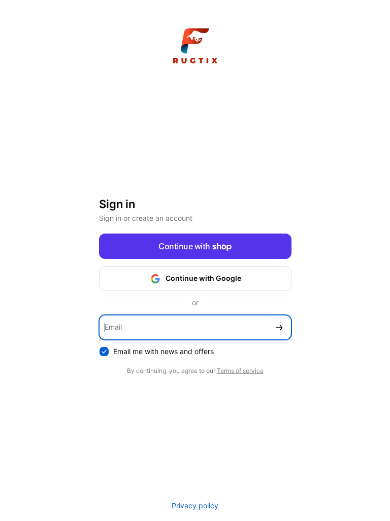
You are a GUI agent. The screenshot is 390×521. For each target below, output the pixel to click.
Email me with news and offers (163, 351)
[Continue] (279, 327)
